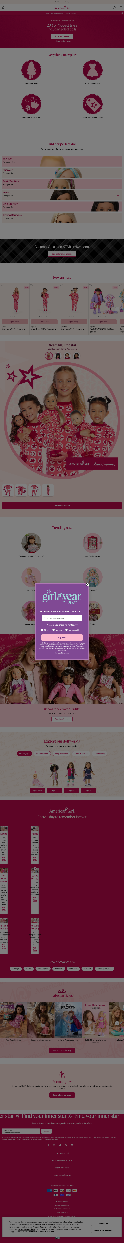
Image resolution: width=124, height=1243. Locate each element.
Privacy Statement (62, 653)
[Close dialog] (87, 584)
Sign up (62, 637)
